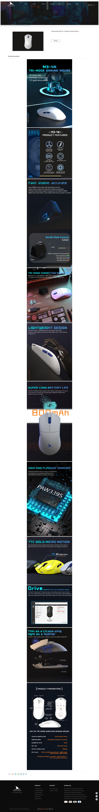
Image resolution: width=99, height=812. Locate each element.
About (34, 4)
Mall (59, 4)
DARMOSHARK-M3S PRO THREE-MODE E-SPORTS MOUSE (75, 796)
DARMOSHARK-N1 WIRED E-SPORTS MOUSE (72, 792)
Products (43, 4)
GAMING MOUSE (38, 788)
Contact (77, 4)
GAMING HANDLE (38, 798)
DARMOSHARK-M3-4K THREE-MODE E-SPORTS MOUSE (75, 798)
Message (69, 4)
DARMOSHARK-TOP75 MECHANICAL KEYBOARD (73, 788)
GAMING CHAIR (38, 796)
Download (52, 4)
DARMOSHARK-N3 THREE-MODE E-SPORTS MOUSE (74, 790)
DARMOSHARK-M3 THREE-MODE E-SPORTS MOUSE (74, 794)
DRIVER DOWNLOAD (53, 788)
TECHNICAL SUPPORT (54, 790)
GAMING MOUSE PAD (39, 794)
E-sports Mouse (10, 25)
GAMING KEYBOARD (39, 790)
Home (26, 4)
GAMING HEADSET (38, 792)
